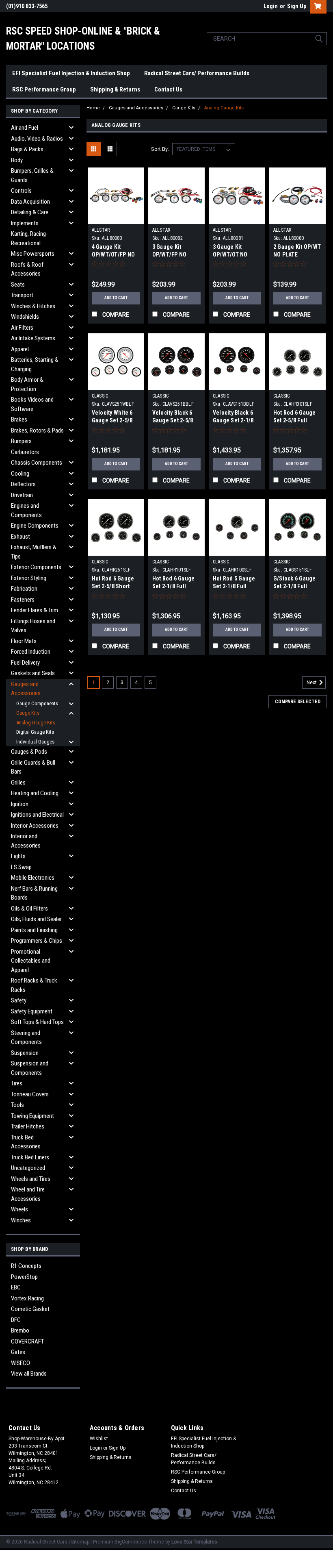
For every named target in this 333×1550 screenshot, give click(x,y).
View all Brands (29, 1373)
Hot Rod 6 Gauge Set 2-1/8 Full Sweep (173, 586)
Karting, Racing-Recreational (29, 238)
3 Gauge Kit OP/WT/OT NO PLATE (230, 254)
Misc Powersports (32, 253)
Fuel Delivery (25, 662)
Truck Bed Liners (30, 1157)
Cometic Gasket (30, 1309)
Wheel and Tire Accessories (28, 1194)
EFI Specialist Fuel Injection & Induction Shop (71, 73)
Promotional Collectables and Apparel (30, 961)
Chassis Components (36, 462)
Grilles (18, 782)
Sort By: (160, 149)
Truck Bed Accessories (26, 1142)
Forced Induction (30, 651)
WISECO (20, 1363)
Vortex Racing (27, 1298)
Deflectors (23, 484)
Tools (17, 1105)
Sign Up (296, 6)
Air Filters (22, 327)
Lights (18, 856)
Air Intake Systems (33, 338)
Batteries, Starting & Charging (34, 364)
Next (312, 682)
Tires (16, 1083)
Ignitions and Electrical (37, 814)
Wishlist (99, 1438)
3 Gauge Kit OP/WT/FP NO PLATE (169, 254)
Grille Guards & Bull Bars (33, 767)
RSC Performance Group (44, 89)
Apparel (20, 349)
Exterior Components (36, 567)
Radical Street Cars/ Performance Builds (196, 73)
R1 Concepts (26, 1266)
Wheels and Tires (30, 1179)
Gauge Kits (27, 713)
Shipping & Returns (115, 89)
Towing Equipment (32, 1116)
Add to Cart (116, 298)
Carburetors (25, 452)
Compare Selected (297, 701)
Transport (22, 295)
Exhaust (20, 536)
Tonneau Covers (30, 1094)
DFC (16, 1320)
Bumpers (21, 441)
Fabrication (24, 588)
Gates (18, 1352)
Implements (25, 223)
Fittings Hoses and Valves (33, 625)
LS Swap (21, 867)
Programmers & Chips (36, 940)
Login (271, 6)
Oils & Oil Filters (29, 908)
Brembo (20, 1330)
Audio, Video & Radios (37, 138)
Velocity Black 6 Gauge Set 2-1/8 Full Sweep (233, 420)
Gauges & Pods (29, 751)
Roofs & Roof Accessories (27, 269)
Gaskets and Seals (33, 673)
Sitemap (80, 1542)
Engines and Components (26, 510)
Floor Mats (24, 641)
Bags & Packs (27, 149)
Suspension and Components (29, 1068)
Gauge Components (37, 703)
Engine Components (34, 525)
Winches (21, 1220)
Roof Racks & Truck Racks (34, 985)
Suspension (25, 1053)
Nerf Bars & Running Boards (34, 893)
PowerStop (24, 1276)
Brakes (19, 419)
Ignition (19, 804)
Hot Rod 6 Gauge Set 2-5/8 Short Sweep (113, 586)
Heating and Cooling (34, 793)
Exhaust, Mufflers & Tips (33, 551)
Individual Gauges (35, 742)
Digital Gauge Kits (35, 732)
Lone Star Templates (194, 1542)
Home (93, 108)
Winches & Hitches (33, 306)
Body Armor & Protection (27, 384)
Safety (18, 1000)
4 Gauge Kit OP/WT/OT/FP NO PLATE (113, 254)
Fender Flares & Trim (34, 610)
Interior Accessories (34, 825)
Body (17, 160)
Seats (18, 284)
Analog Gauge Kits (35, 723)
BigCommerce (131, 1542)
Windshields (25, 316)
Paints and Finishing (34, 930)
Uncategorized (28, 1168)
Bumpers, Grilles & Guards (32, 175)
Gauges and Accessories (26, 688)
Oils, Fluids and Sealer (36, 919)
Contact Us (168, 89)
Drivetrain (22, 495)
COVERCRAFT (27, 1341)
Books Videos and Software (32, 404)
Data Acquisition (30, 201)
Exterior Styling (28, 578)
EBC (16, 1287)
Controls (21, 190)
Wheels (19, 1209)
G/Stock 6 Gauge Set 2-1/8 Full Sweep (294, 586)
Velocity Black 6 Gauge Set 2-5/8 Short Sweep (172, 420)
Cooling (20, 473)
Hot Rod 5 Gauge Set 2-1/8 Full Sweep (234, 586)
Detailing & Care (29, 212)
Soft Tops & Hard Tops (37, 1022)
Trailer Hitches (27, 1126)
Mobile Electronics (32, 877)
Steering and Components (26, 1037)
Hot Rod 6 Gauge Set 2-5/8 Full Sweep (294, 420)
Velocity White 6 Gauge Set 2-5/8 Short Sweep (112, 420)
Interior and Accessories (26, 841)
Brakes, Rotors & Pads (37, 430)
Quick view (116, 217)
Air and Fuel (24, 127)
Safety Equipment (31, 1011)
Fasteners (23, 599)
